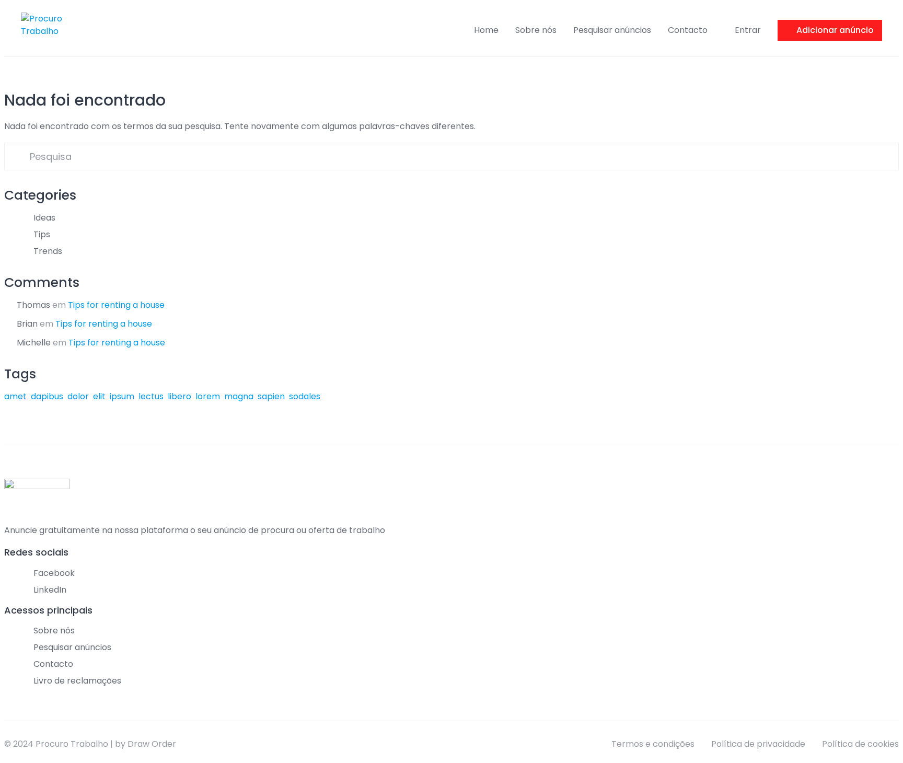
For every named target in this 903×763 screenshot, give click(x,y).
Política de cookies (860, 744)
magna (238, 396)
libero (179, 396)
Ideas (44, 218)
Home (486, 30)
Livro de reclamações (77, 681)
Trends (47, 251)
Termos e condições (652, 744)
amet (15, 396)
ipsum (122, 396)
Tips (41, 234)
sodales (304, 396)
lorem (207, 396)
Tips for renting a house (116, 305)
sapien (271, 396)
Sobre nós (536, 30)
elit (99, 396)
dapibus (47, 396)
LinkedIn (49, 590)
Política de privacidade (758, 744)
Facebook (54, 573)
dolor (78, 396)
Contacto (688, 30)
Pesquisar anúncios (612, 30)
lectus (151, 396)
